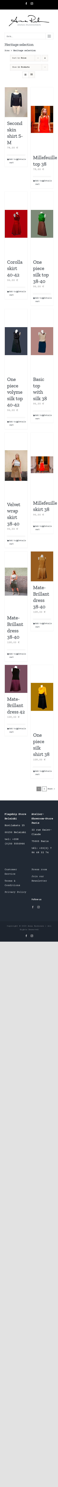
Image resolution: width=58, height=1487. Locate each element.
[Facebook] (33, 907)
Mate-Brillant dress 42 (16, 705)
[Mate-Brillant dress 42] (16, 679)
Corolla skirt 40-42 (14, 268)
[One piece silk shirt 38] (42, 697)
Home (7, 50)
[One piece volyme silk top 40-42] (16, 341)
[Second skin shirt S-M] (16, 102)
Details (21, 159)
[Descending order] (45, 58)
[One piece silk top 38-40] (42, 224)
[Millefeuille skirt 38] (42, 465)
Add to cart (12, 161)
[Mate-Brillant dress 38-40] (16, 581)
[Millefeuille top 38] (42, 119)
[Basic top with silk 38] (42, 341)
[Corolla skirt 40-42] (16, 224)
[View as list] (32, 75)
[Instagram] (38, 907)
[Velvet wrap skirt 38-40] (16, 465)
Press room (39, 869)
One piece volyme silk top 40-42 (15, 392)
